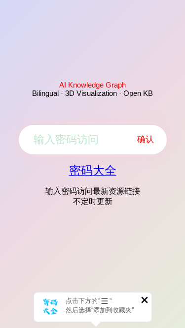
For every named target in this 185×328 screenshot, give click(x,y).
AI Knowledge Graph (92, 85)
